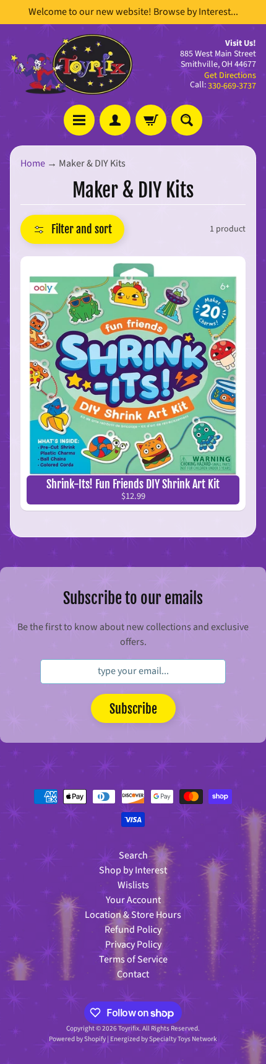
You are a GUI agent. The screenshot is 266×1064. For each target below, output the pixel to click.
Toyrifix (128, 1028)
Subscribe (133, 709)
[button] (72, 229)
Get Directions (230, 75)
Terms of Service (133, 959)
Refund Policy (133, 929)
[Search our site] (186, 120)
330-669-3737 (232, 86)
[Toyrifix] (71, 64)
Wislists (133, 885)
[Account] (115, 120)
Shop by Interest (133, 870)
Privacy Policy (133, 944)
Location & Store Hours (133, 915)
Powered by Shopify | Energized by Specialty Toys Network (133, 1039)
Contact (133, 974)
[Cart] (150, 120)
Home (32, 163)
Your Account (133, 900)
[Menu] (79, 120)
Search (133, 855)
